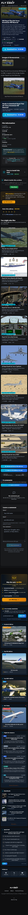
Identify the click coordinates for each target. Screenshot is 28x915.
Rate (14, 37)
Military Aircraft (23, 5)
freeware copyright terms (13, 159)
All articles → (14, 824)
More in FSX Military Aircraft (14, 470)
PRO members (11, 152)
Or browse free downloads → (14, 603)
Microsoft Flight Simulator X (13, 5)
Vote (5, 863)
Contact (7, 890)
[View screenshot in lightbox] (24, 16)
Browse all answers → (14, 785)
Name (5, 510)
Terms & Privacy (19, 890)
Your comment (7, 526)
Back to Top (14, 899)
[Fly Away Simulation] (12, 2)
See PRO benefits (8, 202)
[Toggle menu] (25, 2)
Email (4, 517)
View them (14, 187)
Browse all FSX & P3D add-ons (15, 466)
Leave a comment (14, 485)
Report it (14, 161)
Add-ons (3, 5)
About (12, 890)
